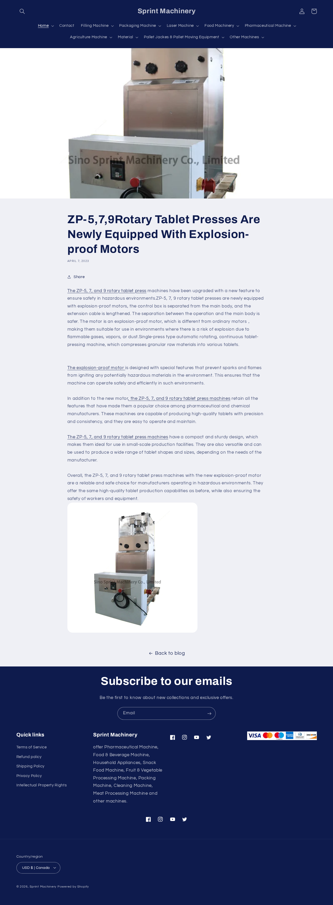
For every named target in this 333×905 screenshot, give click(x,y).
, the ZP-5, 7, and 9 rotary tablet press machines (179, 398)
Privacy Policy (29, 776)
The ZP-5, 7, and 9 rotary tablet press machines (117, 437)
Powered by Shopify (73, 886)
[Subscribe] (209, 713)
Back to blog (170, 653)
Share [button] (79, 277)
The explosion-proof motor (96, 367)
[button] (22, 11)
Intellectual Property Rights (41, 785)
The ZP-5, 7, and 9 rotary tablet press (106, 290)
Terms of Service (31, 747)
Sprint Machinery (43, 886)
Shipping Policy (30, 766)
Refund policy (29, 757)
